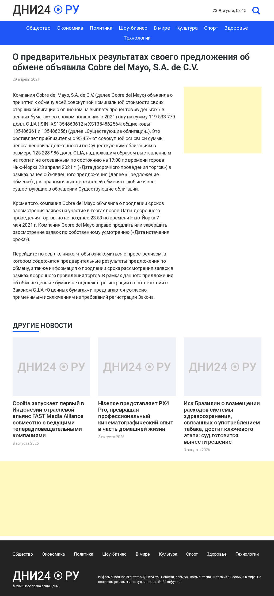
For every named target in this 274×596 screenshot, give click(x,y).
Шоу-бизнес (133, 28)
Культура (187, 28)
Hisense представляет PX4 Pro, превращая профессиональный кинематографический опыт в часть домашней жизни (135, 416)
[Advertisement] (222, 120)
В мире (162, 28)
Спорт (211, 28)
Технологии (137, 38)
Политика (101, 28)
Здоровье (236, 28)
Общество (38, 28)
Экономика (70, 28)
